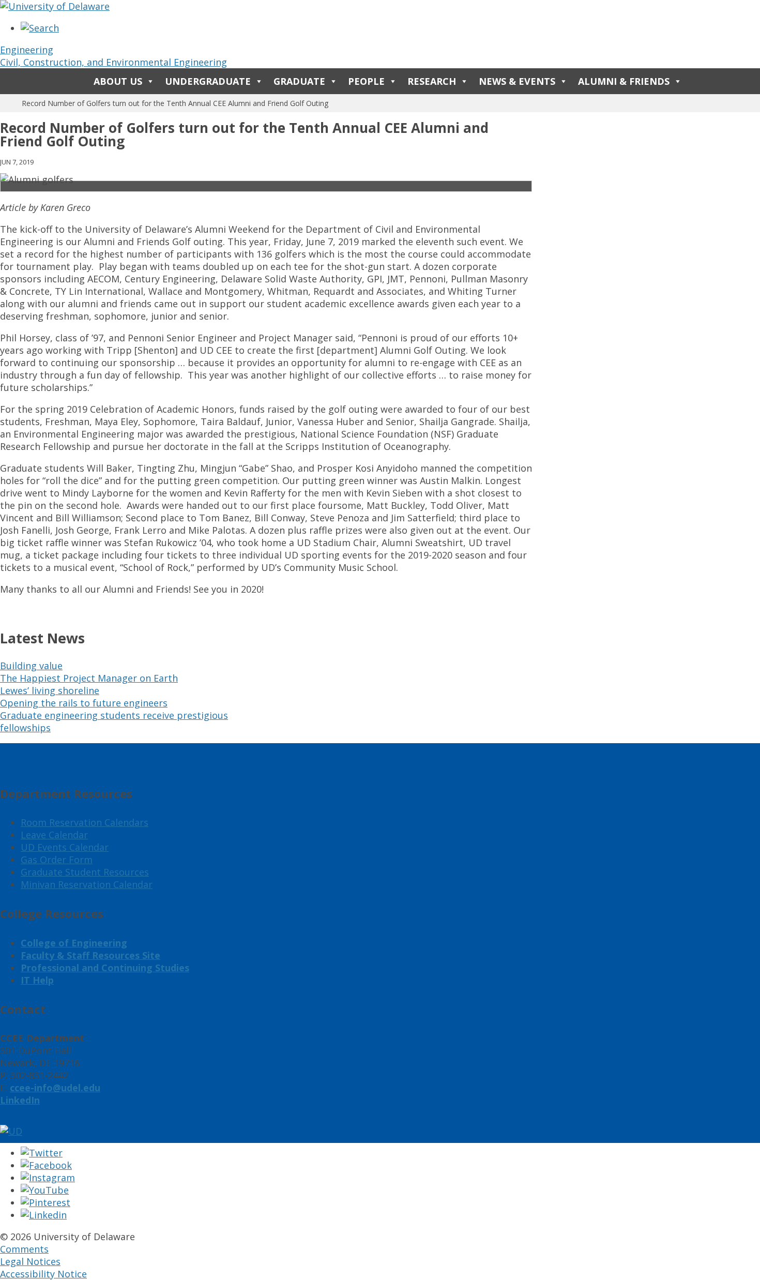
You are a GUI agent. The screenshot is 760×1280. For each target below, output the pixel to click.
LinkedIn (20, 1100)
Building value (31, 665)
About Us (118, 81)
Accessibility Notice (43, 1274)
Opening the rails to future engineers (84, 703)
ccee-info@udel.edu (55, 1087)
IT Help (37, 980)
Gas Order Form (57, 859)
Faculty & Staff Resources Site (90, 955)
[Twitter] (42, 1153)
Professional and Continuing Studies (105, 967)
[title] (40, 28)
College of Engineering (74, 943)
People (366, 81)
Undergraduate (208, 81)
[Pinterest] (45, 1202)
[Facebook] (46, 1165)
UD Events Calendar (65, 847)
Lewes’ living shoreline (49, 690)
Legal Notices (30, 1261)
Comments (24, 1249)
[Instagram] (48, 1177)
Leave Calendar (54, 835)
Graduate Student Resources (85, 872)
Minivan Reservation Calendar (87, 884)
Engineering (26, 49)
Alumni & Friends (624, 81)
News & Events (517, 81)
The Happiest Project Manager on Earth (89, 678)
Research (431, 81)
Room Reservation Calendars (84, 822)
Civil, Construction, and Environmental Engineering (113, 62)
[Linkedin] (44, 1215)
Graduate (299, 81)
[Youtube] (45, 1190)
